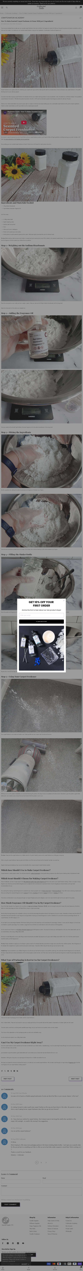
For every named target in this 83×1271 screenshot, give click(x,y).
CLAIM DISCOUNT (41, 621)
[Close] (64, 600)
